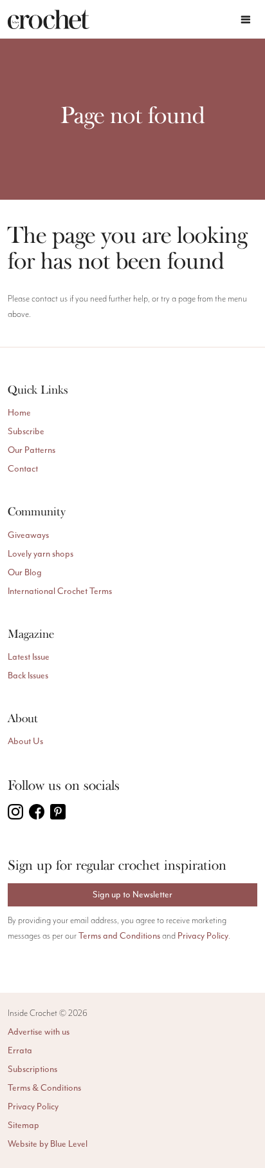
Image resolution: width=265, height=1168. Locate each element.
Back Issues (28, 675)
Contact (23, 468)
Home (19, 412)
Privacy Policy (203, 935)
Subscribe (26, 431)
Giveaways (28, 535)
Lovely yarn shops (40, 553)
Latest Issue (29, 656)
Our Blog (25, 572)
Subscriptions (32, 1069)
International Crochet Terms (60, 591)
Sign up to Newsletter (132, 894)
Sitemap (23, 1125)
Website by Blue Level (47, 1143)
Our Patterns (31, 450)
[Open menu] (245, 19)
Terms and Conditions (119, 935)
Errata (20, 1050)
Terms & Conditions (44, 1087)
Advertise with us (38, 1031)
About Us (25, 741)
